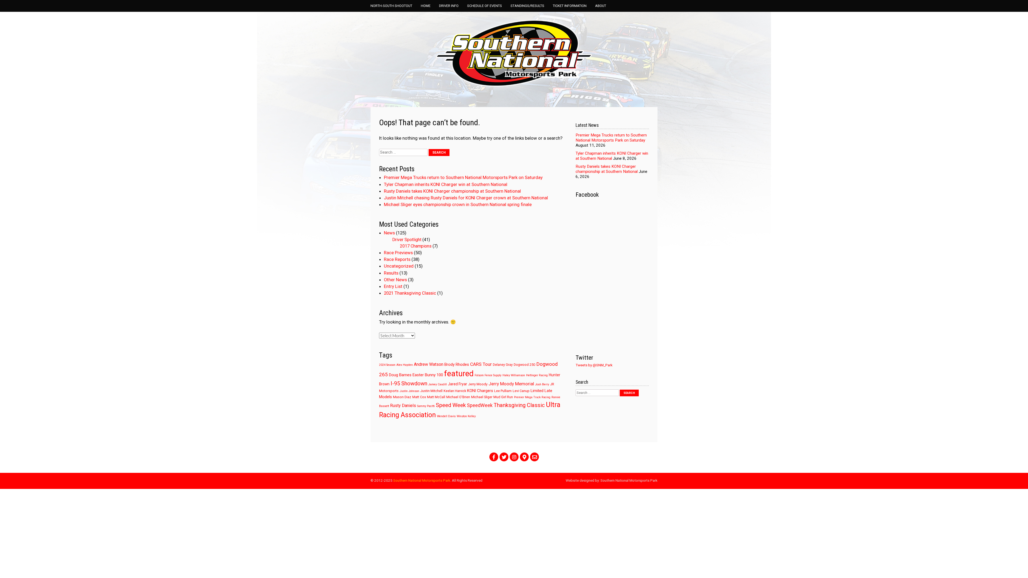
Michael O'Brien (458, 397)
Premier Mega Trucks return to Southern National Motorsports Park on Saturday (463, 177)
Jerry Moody (477, 384)
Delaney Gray (503, 365)
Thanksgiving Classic (519, 405)
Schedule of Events (484, 6)
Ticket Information (570, 6)
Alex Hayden (404, 365)
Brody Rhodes (456, 364)
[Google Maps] (524, 456)
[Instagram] (514, 456)
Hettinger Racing (537, 375)
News (389, 232)
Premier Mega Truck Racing (532, 397)
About (600, 6)
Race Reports (397, 259)
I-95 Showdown (409, 384)
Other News (395, 279)
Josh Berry (542, 384)
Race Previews (398, 252)
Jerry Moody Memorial (511, 383)
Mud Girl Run (503, 397)
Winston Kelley (466, 416)
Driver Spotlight (406, 239)
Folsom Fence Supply (488, 375)
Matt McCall (436, 397)
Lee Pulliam (503, 391)
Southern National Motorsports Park (421, 480)
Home (425, 6)
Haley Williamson (513, 375)
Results (391, 273)
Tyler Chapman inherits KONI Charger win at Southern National (445, 184)
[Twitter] (504, 456)
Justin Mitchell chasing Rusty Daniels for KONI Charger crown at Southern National (466, 197)
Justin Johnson (409, 391)
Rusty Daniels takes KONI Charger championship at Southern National (452, 191)
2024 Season (387, 365)
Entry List (393, 286)
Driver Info (449, 6)
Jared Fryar (457, 384)
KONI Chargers (480, 390)
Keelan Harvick (455, 391)
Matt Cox (419, 397)
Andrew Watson (428, 364)
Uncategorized (399, 266)
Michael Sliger (481, 397)
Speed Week (451, 405)
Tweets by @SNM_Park (594, 365)
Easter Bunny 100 (428, 374)
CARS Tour (481, 364)
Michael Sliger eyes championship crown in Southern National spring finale (458, 204)
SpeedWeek (480, 405)
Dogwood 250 (524, 365)
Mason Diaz (402, 397)
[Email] (534, 456)
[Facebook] (493, 456)
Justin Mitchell (431, 391)
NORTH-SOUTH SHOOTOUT (391, 6)
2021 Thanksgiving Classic (410, 293)
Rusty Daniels (403, 405)
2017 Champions (416, 246)
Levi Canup (521, 391)
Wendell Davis (446, 416)
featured (459, 373)
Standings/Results (527, 6)
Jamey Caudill (437, 384)
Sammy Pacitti (426, 406)
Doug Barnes (400, 374)
